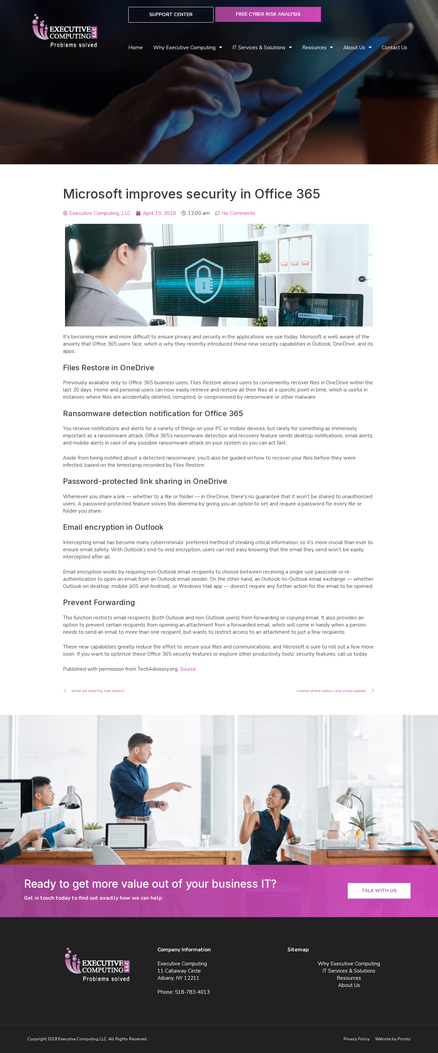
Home (135, 47)
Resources (349, 978)
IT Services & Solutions (348, 970)
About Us (354, 47)
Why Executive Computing (184, 47)
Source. (188, 669)
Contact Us (394, 47)
